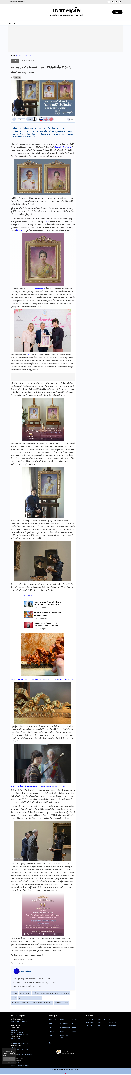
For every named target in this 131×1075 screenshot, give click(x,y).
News (102, 23)
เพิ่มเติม (5, 1055)
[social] (108, 2)
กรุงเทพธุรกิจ (89, 1022)
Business (39, 23)
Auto (63, 23)
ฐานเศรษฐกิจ (112, 1026)
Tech (46, 23)
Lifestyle (95, 23)
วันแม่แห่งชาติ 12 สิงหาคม (61, 1002)
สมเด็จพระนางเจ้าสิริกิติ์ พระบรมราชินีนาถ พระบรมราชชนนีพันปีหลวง (51, 993)
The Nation (89, 1019)
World (68, 23)
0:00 (20, 119)
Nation (99, 1022)
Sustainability (55, 23)
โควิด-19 (14, 998)
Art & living (28, 55)
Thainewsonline (90, 1026)
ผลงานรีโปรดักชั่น (37, 998)
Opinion (109, 23)
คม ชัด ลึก (111, 1019)
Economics (22, 23)
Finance (31, 23)
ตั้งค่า (8, 1062)
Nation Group (101, 1019)
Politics (89, 23)
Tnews (99, 1026)
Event (116, 23)
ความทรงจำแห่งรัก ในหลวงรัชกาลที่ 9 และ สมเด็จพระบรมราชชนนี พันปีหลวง (32, 1002)
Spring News (112, 1022)
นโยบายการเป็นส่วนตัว (64, 1036)
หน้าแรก (13, 55)
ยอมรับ (9, 1059)
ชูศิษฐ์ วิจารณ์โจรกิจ (24, 998)
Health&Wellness (78, 23)
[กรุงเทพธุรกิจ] (13, 23)
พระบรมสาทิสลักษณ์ (24, 993)
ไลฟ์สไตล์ (14, 993)
